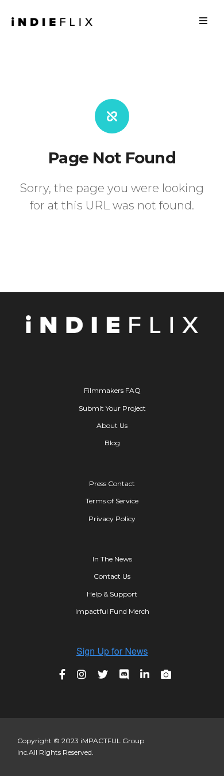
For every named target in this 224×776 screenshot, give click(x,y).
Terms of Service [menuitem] (112, 500)
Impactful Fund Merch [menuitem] (112, 611)
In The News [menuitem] (112, 559)
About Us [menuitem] (112, 425)
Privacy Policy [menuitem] (112, 518)
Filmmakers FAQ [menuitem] (112, 390)
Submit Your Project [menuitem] (112, 408)
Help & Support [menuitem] (112, 594)
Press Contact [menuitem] (112, 483)
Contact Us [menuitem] (112, 576)
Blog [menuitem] (112, 442)
